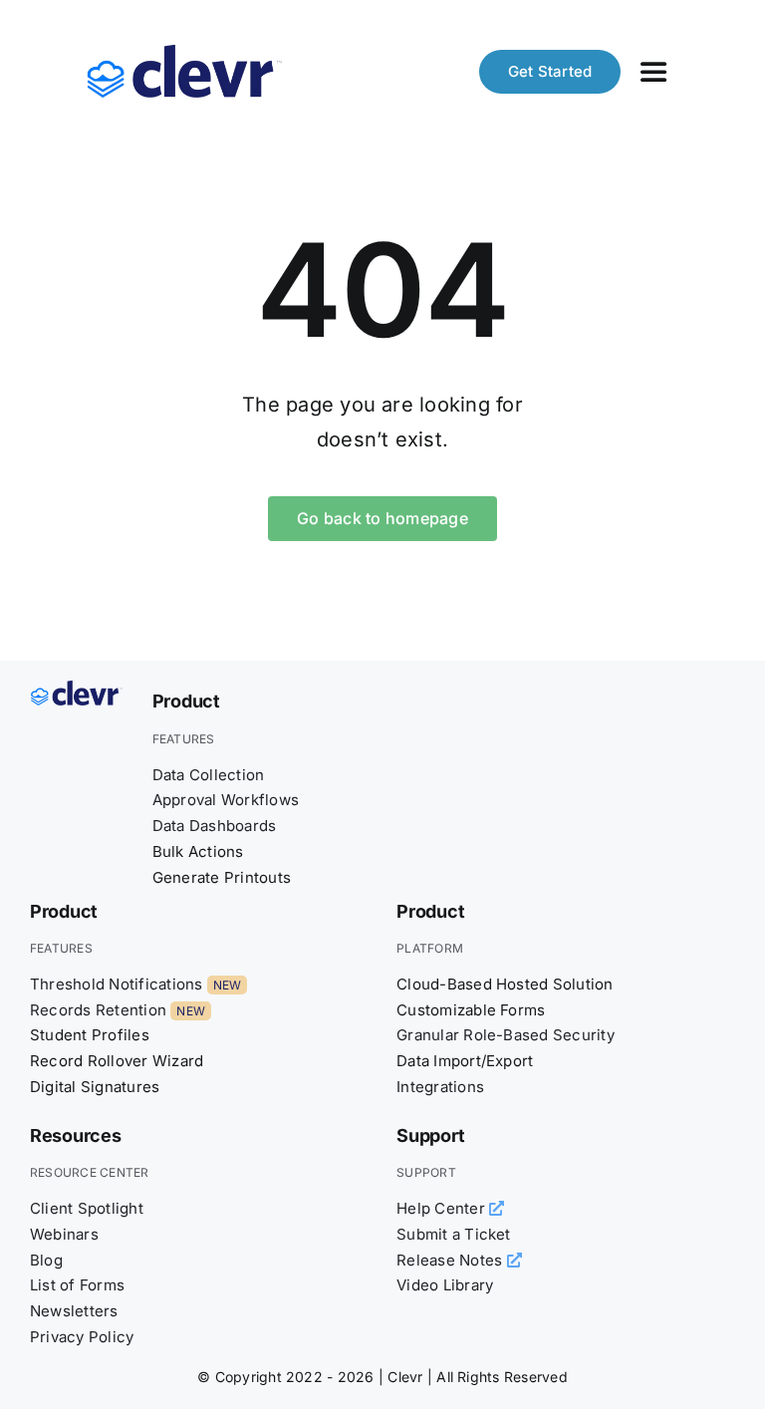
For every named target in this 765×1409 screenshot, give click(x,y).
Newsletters (74, 1310)
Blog (46, 1260)
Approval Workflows (225, 799)
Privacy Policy (81, 1336)
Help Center (442, 1208)
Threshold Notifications (116, 984)
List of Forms (77, 1284)
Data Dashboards (214, 825)
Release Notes (451, 1260)
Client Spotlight (86, 1208)
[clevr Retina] (77, 689)
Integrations (440, 1086)
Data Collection (208, 774)
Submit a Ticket (453, 1234)
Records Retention (98, 1009)
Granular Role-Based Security (505, 1034)
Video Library (444, 1284)
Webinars (64, 1234)
